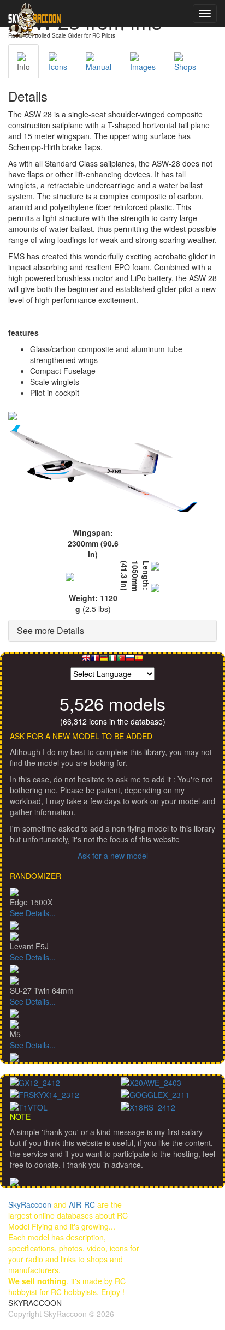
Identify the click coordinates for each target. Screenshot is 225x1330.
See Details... (33, 912)
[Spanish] (138, 660)
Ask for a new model (113, 855)
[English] (86, 660)
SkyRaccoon (29, 1204)
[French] (95, 660)
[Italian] (112, 660)
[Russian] (130, 660)
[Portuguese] (121, 660)
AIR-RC (82, 1204)
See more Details (50, 630)
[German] (103, 660)
